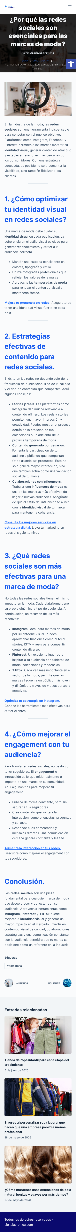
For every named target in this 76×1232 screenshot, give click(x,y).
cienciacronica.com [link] (18, 1225)
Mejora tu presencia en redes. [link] (27, 303)
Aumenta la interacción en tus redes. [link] (32, 848)
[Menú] (70, 7)
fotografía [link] (14, 965)
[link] (71, 64)
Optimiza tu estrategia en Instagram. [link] (32, 701)
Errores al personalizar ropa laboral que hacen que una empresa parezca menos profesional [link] (35, 1127)
